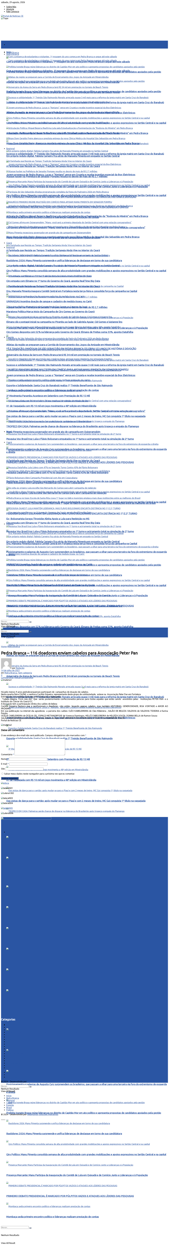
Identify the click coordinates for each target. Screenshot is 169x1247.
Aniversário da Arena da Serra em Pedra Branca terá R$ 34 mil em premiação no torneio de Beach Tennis (63, 676)
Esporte (10, 337)
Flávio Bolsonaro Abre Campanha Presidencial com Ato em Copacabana (45, 482)
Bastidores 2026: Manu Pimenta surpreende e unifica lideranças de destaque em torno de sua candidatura (64, 1133)
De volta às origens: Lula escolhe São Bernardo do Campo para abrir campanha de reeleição (56, 962)
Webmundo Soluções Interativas (42, 1081)
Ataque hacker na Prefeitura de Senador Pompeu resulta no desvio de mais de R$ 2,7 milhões (56, 176)
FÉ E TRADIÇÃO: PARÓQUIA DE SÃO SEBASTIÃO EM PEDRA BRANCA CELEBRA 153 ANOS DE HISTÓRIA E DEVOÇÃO (71, 196)
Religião (10, 1058)
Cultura (9, 1034)
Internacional (12, 1044)
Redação (20, 668)
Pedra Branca (12, 52)
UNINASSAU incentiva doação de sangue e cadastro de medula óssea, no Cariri (49, 301)
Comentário (7, 754)
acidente (10, 1025)
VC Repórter (12, 1068)
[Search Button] (30, 631)
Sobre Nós (11, 7)
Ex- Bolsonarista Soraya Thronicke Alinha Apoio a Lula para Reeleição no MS (47, 518)
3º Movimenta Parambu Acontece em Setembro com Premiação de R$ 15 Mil (48, 759)
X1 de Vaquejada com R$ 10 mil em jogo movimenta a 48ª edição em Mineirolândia (51, 780)
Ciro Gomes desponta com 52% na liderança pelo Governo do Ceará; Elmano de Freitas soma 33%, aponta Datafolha (69, 626)
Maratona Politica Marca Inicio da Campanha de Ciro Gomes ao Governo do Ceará (50, 311)
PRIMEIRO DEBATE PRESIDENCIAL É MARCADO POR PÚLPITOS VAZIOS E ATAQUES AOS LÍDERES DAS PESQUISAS (70, 899)
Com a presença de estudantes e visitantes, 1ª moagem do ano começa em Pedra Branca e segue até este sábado (68, 61)
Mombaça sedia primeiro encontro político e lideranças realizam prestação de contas (52, 1216)
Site (3, 769)
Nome (4, 759)
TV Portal (11, 1065)
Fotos (9, 1039)
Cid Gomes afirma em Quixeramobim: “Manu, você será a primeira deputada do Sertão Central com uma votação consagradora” (75, 227)
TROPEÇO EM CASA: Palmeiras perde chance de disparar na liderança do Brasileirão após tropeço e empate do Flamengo (72, 821)
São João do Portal (15, 1061)
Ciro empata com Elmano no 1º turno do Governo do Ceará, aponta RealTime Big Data (53, 522)
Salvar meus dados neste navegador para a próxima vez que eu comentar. (39, 774)
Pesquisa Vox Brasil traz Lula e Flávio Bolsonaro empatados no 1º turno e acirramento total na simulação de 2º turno (70, 850)
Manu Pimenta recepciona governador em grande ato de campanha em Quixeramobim (53, 431)
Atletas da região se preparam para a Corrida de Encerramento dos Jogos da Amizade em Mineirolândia (62, 655)
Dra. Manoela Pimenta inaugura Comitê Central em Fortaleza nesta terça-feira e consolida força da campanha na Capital (71, 543)
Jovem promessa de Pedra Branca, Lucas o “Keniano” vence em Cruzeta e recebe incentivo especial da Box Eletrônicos (70, 174)
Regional (10, 247)
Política (9, 524)
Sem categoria (25, 673)
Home (4, 646)
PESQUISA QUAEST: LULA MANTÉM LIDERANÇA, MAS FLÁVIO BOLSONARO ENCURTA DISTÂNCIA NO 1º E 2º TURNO (71, 1003)
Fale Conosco (12, 11)
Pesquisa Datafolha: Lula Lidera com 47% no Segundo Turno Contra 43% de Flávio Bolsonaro (57, 920)
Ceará (9, 442)
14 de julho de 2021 (10, 670)
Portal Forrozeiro (14, 1053)
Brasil (9, 431)
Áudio (9, 1027)
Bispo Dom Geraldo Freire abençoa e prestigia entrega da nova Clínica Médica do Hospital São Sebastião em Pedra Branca (72, 143)
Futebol (9, 1042)
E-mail (5, 764)
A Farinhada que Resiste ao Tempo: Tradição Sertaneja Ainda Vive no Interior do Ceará (53, 460)
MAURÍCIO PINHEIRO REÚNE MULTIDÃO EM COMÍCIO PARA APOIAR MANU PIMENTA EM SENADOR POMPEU (67, 207)
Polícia (9, 1049)
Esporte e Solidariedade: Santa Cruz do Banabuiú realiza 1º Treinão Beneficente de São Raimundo (59, 385)
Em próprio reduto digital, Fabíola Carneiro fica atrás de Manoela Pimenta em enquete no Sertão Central (63, 1063)
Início (8, 44)
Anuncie (10, 9)
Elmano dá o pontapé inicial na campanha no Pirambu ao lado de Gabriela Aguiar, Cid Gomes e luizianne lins (64, 321)
